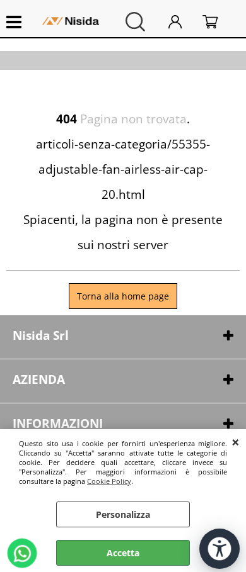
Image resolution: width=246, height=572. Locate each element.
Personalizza (123, 514)
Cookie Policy (109, 481)
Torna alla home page (123, 296)
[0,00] (217, 21)
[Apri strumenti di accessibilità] (219, 549)
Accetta (123, 553)
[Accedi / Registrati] (182, 21)
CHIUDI (235, 441)
